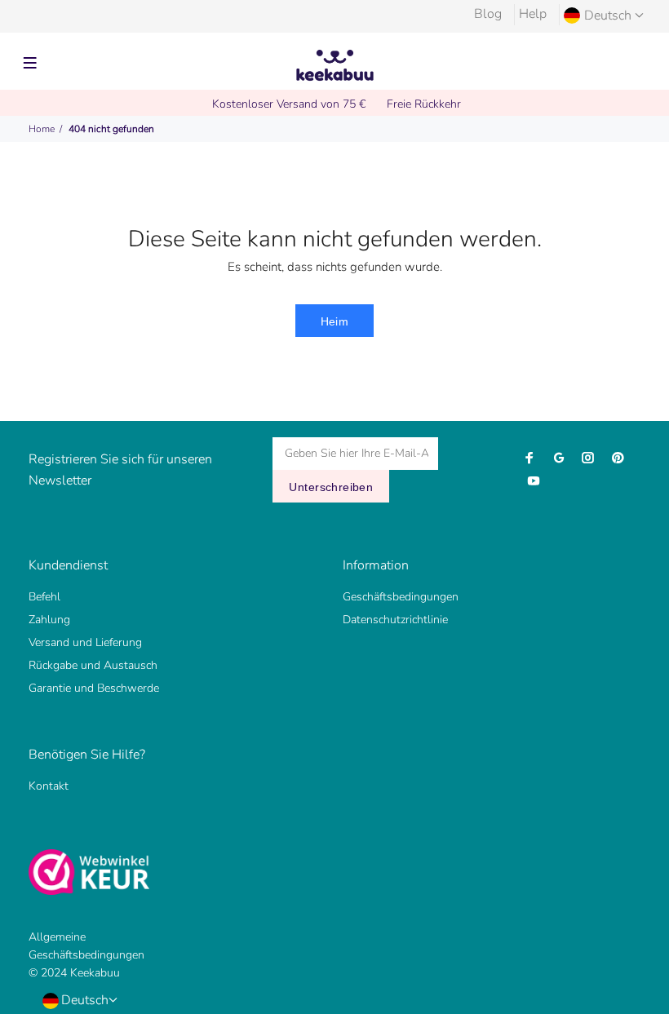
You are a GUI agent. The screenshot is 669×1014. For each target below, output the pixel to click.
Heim (335, 321)
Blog (488, 14)
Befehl (44, 596)
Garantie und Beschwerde (94, 688)
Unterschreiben (331, 487)
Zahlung (49, 619)
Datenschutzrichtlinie (395, 619)
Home (42, 128)
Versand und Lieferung (85, 642)
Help (533, 14)
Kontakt (49, 786)
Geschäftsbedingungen (401, 596)
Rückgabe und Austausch (93, 665)
